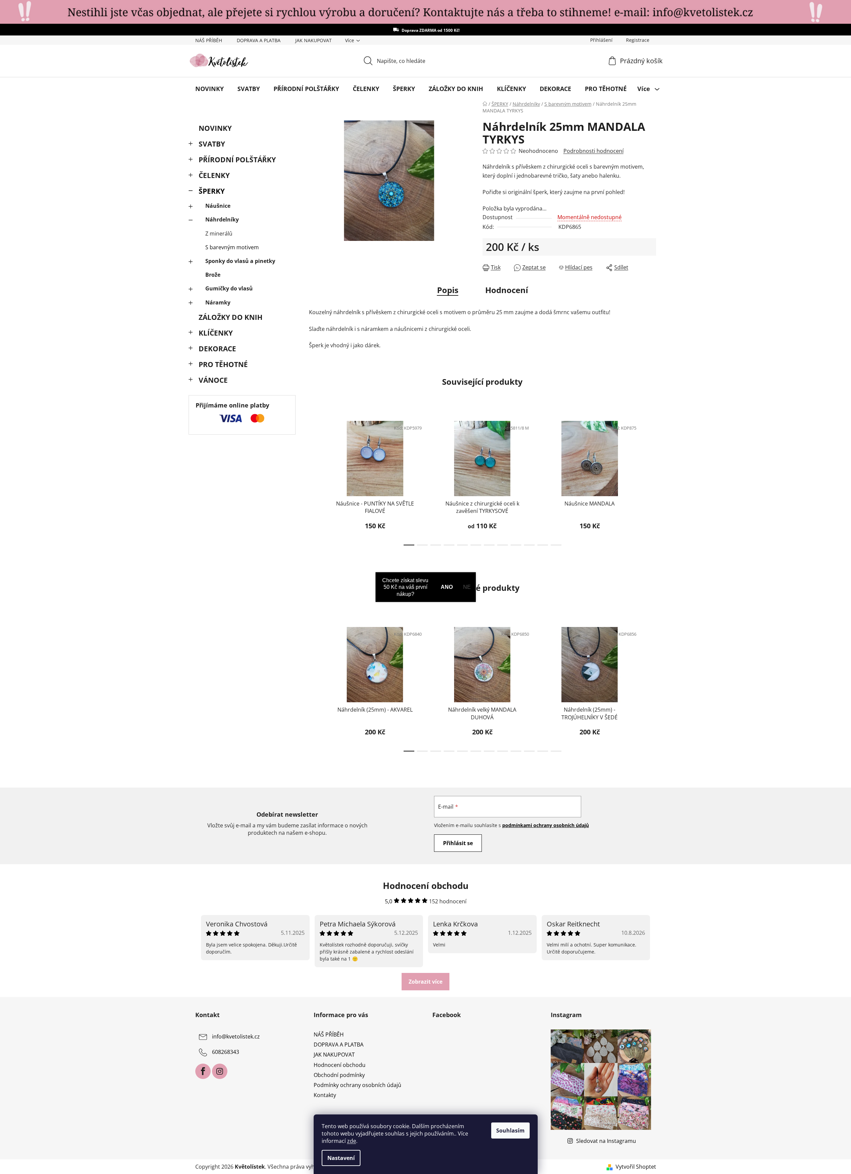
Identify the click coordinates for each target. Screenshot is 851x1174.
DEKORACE (217, 348)
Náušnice (217, 205)
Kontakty (325, 1095)
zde (351, 1141)
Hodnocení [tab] (506, 289)
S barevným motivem (232, 247)
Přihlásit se (458, 843)
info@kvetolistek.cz (236, 1036)
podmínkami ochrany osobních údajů (545, 825)
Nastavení (341, 1158)
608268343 (225, 1052)
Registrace (637, 40)
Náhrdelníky (222, 219)
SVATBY (212, 144)
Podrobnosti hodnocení (593, 151)
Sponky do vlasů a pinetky (240, 261)
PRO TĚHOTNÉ (223, 364)
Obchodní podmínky (339, 1075)
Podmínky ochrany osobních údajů (357, 1085)
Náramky (217, 302)
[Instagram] (219, 1071)
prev (314, 481)
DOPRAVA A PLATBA (259, 40)
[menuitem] (209, 88)
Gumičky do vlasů (229, 288)
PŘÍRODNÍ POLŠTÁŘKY (237, 159)
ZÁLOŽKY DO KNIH (230, 317)
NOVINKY (215, 128)
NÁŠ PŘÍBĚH (208, 40)
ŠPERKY (212, 191)
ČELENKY (214, 175)
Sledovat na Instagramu (606, 1141)
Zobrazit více (425, 981)
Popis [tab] (447, 289)
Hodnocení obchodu (339, 1065)
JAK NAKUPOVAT (313, 40)
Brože (212, 274)
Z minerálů (218, 233)
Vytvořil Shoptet (636, 1166)
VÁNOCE (213, 380)
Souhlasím (510, 1130)
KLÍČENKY (216, 333)
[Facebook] (203, 1071)
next (650, 481)
